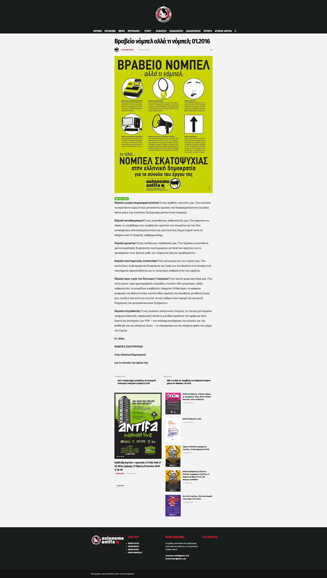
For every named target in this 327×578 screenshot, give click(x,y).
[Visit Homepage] (163, 14)
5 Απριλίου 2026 (188, 502)
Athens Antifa (120, 473)
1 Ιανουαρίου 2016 (144, 50)
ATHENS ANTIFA (223, 30)
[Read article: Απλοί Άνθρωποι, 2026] (173, 430)
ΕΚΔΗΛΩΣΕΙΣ (176, 30)
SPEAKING (110, 30)
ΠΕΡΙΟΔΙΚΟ (134, 30)
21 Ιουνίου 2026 (131, 473)
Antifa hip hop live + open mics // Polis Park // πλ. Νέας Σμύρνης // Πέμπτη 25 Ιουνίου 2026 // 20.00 (137, 466)
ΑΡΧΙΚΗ (97, 30)
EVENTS (207, 30)
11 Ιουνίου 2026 (188, 422)
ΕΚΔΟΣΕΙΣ (161, 30)
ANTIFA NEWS (120, 456)
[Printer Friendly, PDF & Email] (121, 199)
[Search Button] (235, 31)
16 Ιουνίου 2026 (188, 403)
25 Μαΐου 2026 (188, 453)
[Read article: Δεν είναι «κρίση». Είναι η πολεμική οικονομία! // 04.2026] (173, 505)
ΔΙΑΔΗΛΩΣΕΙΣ (193, 30)
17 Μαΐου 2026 (188, 483)
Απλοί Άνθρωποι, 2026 (192, 419)
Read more (121, 486)
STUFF (147, 30)
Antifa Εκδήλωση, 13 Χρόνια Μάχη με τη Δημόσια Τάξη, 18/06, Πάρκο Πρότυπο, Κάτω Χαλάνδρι (197, 397)
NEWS (121, 30)
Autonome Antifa (127, 50)
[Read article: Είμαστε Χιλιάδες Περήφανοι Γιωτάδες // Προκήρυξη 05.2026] (173, 456)
